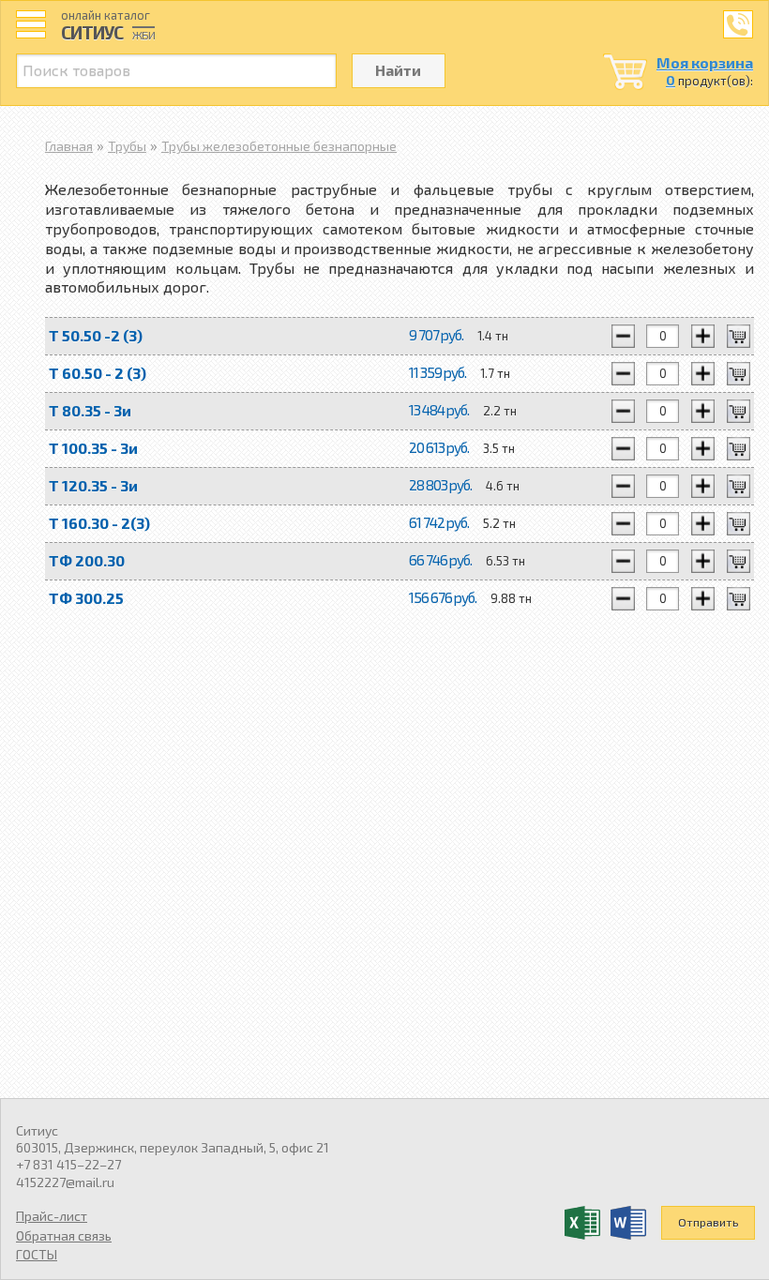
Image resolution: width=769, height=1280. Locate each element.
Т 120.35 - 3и (93, 485)
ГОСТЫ (36, 1254)
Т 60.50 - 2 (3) (97, 373)
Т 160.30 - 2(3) (99, 523)
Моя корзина (704, 62)
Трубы (127, 146)
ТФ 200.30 (87, 560)
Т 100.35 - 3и (93, 448)
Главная (69, 146)
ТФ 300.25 (86, 598)
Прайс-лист (51, 1216)
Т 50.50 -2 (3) (96, 335)
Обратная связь (64, 1235)
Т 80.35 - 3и (90, 410)
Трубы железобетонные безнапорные (279, 146)
